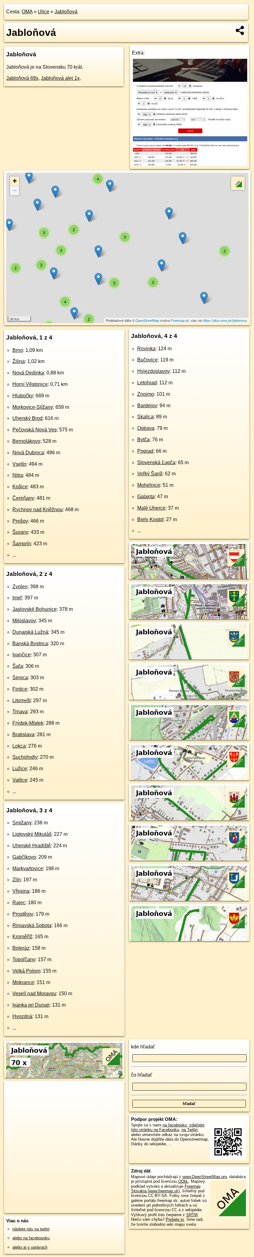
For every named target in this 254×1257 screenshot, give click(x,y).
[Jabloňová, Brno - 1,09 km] (189, 575)
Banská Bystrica (30, 643)
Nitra (17, 475)
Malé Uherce (151, 508)
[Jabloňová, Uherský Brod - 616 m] (189, 816)
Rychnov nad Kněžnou (37, 509)
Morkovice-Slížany (32, 407)
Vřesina (20, 891)
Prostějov (22, 914)
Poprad (145, 451)
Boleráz (20, 948)
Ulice (43, 11)
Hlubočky (22, 395)
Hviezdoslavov (153, 371)
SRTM (192, 1214)
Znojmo (145, 394)
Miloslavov (24, 620)
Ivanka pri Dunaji (31, 1005)
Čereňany (23, 498)
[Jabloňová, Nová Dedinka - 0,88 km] (189, 655)
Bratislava (23, 734)
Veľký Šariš (149, 473)
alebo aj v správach (29, 1247)
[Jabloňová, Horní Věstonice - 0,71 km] (189, 695)
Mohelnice (148, 485)
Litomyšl (21, 700)
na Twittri (190, 1129)
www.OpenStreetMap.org (204, 1176)
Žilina (18, 361)
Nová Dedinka (28, 372)
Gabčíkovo (24, 857)
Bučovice (147, 359)
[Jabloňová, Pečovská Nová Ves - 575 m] (189, 856)
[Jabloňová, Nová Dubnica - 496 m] (189, 937)
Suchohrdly (24, 757)
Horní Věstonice (30, 384)
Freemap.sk (180, 320)
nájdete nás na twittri (31, 1229)
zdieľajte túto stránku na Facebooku (167, 1127)
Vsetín (19, 464)
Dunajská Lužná (30, 632)
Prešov (20, 521)
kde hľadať (143, 1046)
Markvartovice (27, 868)
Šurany (20, 532)
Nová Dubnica (28, 452)
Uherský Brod (27, 418)
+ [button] (15, 181)
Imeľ (17, 597)
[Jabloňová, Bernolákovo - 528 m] (189, 896)
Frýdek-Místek (27, 723)
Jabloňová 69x (22, 78)
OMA (27, 11)
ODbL (183, 1181)
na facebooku (175, 1125)
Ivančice (21, 654)
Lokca (19, 746)
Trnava (20, 711)
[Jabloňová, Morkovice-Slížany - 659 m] (189, 776)
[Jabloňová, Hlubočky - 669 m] (189, 736)
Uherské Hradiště (31, 845)
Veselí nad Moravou (34, 993)
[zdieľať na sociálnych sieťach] (240, 30)
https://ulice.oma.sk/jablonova (225, 320)
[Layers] (238, 183)
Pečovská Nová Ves (34, 429)
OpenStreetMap (147, 320)
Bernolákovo (26, 441)
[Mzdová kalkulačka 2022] (189, 164)
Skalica (145, 416)
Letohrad (147, 382)
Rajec (18, 902)
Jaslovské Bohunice (34, 609)
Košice (20, 486)
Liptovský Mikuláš (31, 834)
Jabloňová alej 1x (60, 78)
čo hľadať (141, 1075)
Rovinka (146, 348)
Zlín (16, 879)
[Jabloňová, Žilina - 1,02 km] (189, 615)
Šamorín (21, 543)
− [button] (15, 190)
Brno (17, 350)
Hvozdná (22, 1016)
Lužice (19, 768)
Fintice (19, 689)
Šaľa (17, 666)
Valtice (19, 780)
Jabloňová (66, 11)
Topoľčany (23, 959)
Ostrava (145, 428)
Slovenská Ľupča (156, 462)
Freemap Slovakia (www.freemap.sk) (165, 1188)
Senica (20, 677)
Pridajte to (175, 1219)
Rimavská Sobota (31, 925)
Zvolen (20, 586)
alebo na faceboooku (31, 1238)
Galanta (146, 496)
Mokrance (23, 982)
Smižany (22, 822)
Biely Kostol (150, 519)
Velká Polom (26, 971)
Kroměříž (22, 936)
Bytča (143, 439)
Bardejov (147, 405)
